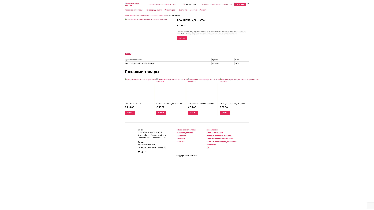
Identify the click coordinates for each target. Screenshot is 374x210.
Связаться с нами (240, 4)
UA (231, 4)
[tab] (128, 54)
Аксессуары (170, 10)
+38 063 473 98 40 (170, 4)
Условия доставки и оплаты (219, 135)
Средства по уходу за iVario (159, 15)
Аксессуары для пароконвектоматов (140, 15)
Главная (127, 15)
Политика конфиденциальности (221, 141)
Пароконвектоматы (133, 10)
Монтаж (193, 10)
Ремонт (202, 10)
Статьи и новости (215, 4)
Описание (128, 53)
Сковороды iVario (154, 10)
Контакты (225, 4)
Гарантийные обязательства (220, 138)
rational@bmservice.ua (156, 4)
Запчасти (183, 10)
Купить (182, 38)
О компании (205, 4)
